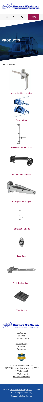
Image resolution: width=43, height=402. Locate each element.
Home (4, 65)
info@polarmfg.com (21, 376)
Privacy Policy (21, 343)
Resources (21, 349)
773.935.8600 (22, 371)
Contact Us (21, 333)
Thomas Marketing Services (21, 396)
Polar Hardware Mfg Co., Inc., (21, 390)
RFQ (33, 16)
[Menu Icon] (7, 17)
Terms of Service (21, 338)
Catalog (21, 346)
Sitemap (21, 336)
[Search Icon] (14, 17)
